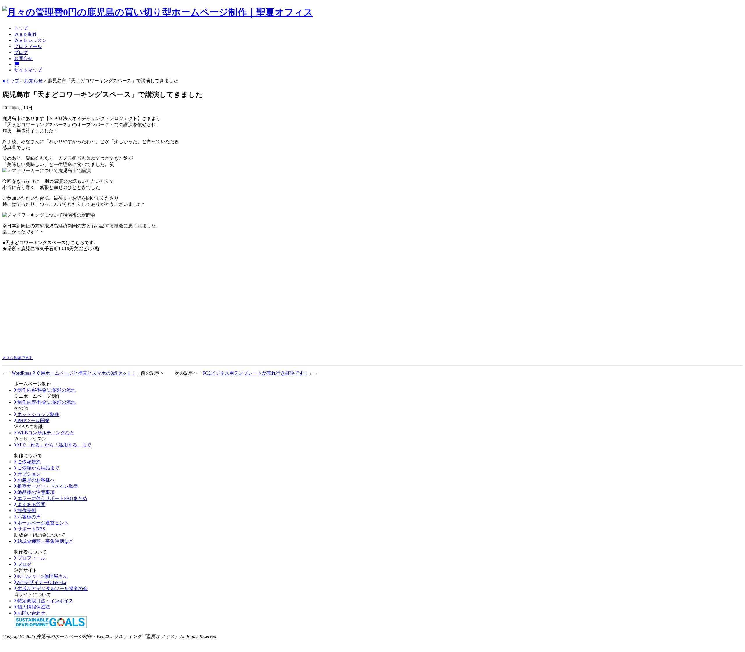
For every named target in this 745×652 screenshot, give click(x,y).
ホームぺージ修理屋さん (42, 576)
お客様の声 (28, 516)
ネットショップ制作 (37, 414)
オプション (28, 473)
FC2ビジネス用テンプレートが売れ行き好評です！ (255, 373)
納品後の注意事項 (35, 492)
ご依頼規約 (28, 461)
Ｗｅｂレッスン (30, 40)
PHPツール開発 (32, 420)
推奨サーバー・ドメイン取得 (47, 486)
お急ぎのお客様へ (35, 480)
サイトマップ (28, 69)
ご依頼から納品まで (37, 467)
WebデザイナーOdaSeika (41, 582)
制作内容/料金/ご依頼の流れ (46, 389)
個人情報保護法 (33, 606)
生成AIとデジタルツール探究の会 (52, 588)
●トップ (10, 80)
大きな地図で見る (17, 358)
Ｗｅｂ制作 (25, 34)
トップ (21, 28)
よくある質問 (30, 504)
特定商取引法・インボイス (44, 600)
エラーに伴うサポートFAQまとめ (51, 498)
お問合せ (23, 58)
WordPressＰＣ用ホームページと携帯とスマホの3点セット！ (74, 373)
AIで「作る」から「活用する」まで (53, 444)
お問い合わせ (30, 612)
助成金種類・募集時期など (44, 541)
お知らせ (33, 80)
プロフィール (28, 46)
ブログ (21, 52)
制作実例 (26, 510)
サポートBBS (30, 528)
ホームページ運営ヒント (42, 522)
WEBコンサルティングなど (45, 432)
